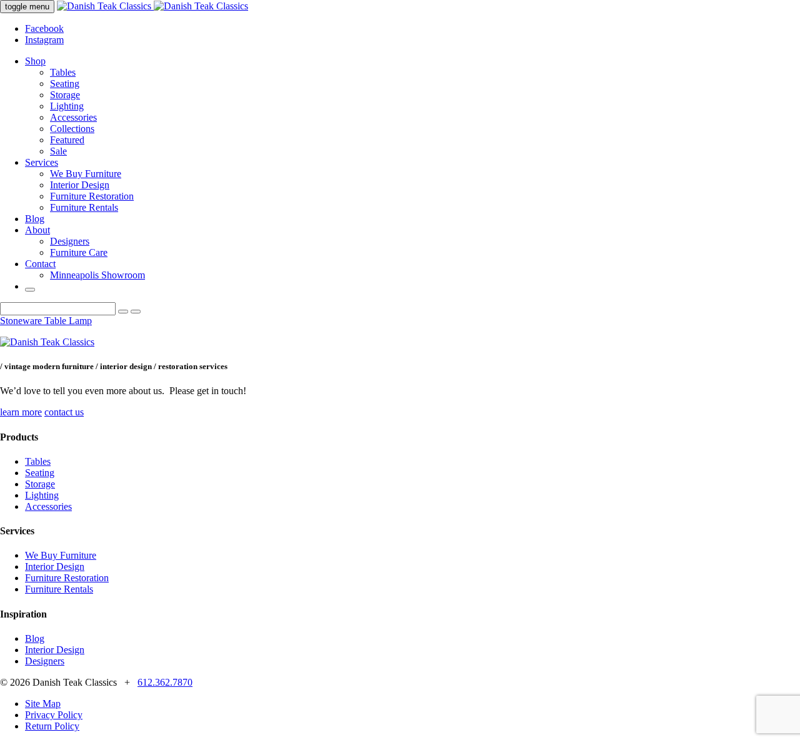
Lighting (67, 106)
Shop (35, 61)
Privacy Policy (53, 714)
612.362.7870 (165, 682)
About (37, 230)
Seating (64, 83)
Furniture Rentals (84, 207)
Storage (65, 94)
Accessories (73, 117)
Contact (40, 263)
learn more (21, 412)
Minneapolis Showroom (97, 275)
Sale (58, 151)
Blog (34, 218)
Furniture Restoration (92, 196)
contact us (64, 412)
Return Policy (52, 726)
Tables (63, 72)
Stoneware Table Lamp (46, 320)
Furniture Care (79, 252)
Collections (72, 128)
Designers (69, 241)
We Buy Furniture (85, 173)
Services (41, 162)
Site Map (43, 703)
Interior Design (79, 185)
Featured (67, 140)
